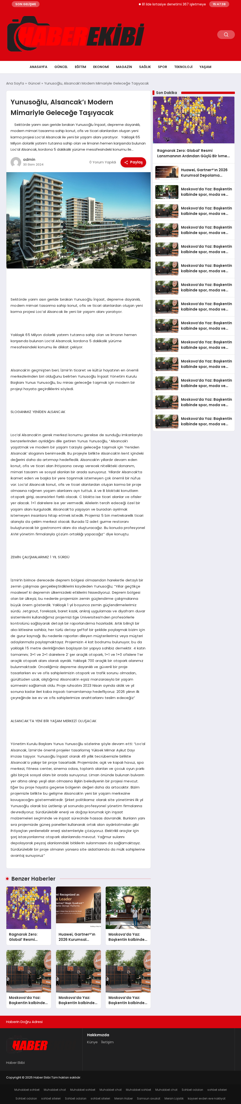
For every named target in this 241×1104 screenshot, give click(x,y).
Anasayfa (38, 66)
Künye (92, 1042)
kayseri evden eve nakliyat (206, 1098)
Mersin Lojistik (174, 1098)
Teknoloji (183, 66)
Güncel (61, 66)
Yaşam (205, 66)
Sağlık (145, 66)
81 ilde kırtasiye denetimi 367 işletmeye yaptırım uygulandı (173, 4)
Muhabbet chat (55, 1090)
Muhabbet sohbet (27, 1090)
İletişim (107, 1042)
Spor (162, 66)
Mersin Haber (123, 1098)
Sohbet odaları (192, 1090)
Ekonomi (101, 66)
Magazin (124, 66)
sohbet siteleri (217, 1090)
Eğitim (80, 66)
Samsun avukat (148, 1098)
